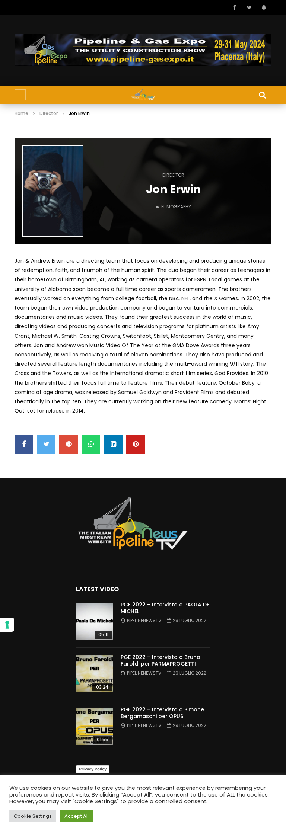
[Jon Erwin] (53, 191)
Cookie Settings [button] (33, 816)
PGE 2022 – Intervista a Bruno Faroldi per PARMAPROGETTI (160, 660)
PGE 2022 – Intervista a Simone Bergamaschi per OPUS (162, 713)
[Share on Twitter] (46, 444)
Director (48, 113)
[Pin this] (135, 444)
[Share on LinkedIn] (113, 444)
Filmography (176, 207)
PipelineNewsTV (144, 620)
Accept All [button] (76, 816)
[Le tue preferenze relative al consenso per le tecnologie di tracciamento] (7, 625)
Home (21, 113)
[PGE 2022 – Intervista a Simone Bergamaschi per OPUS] (94, 726)
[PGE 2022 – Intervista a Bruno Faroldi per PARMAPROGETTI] (94, 673)
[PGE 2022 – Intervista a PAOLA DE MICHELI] (94, 621)
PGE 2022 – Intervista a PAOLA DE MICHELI (165, 608)
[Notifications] (264, 7)
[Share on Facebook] (24, 444)
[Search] (262, 95)
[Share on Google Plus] (68, 444)
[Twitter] (249, 7)
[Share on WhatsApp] (91, 444)
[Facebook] (234, 7)
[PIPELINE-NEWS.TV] (143, 94)
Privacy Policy (93, 769)
